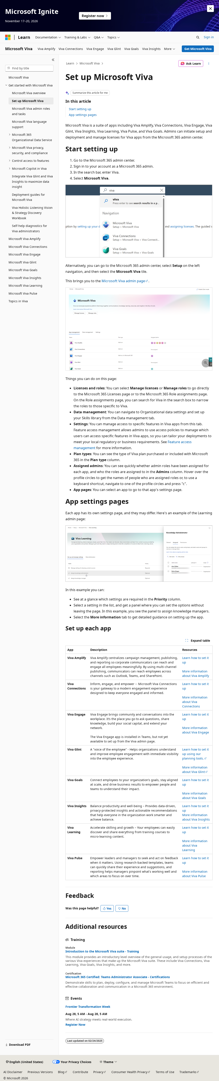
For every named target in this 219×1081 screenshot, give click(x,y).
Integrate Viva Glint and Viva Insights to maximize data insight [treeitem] (32, 181)
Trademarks (187, 1072)
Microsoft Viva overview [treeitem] (29, 93)
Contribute (80, 1072)
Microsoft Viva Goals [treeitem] (23, 270)
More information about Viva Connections (194, 701)
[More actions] (208, 63)
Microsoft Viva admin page (123, 281)
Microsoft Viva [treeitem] (19, 77)
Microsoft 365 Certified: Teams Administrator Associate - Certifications (117, 977)
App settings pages (83, 115)
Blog (61, 1072)
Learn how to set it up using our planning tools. (195, 753)
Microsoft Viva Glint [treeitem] (22, 262)
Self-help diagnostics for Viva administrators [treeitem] (29, 228)
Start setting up (80, 109)
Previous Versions (40, 1072)
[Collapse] (53, 59)
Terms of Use (165, 1072)
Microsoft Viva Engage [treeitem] (24, 254)
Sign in (209, 37)
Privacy (98, 1072)
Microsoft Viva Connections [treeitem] (28, 247)
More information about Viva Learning (194, 845)
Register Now (75, 1025)
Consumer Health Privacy (129, 1072)
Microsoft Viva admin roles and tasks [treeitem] (31, 111)
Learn (70, 63)
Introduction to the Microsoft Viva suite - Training (102, 951)
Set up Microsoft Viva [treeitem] (27, 101)
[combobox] (29, 68)
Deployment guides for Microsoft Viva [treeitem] (28, 197)
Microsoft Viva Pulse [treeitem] (23, 293)
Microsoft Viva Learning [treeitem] (25, 285)
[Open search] (198, 37)
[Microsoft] (8, 37)
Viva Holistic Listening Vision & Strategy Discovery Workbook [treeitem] (32, 213)
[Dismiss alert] (210, 8)
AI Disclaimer (12, 1072)
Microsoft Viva (90, 63)
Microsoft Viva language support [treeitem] (29, 124)
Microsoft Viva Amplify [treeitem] (24, 239)
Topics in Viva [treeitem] (18, 301)
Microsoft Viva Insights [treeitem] (25, 278)
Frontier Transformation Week (87, 1007)
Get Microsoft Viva (198, 49)
